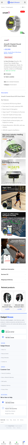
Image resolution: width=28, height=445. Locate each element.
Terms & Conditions (6, 373)
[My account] (24, 2)
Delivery (21, 419)
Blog (11, 419)
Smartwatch (9, 7)
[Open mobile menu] (2, 2)
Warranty (18, 427)
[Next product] (25, 7)
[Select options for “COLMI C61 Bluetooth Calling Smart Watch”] (7, 301)
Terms (14, 427)
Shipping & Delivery (5, 385)
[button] (19, 301)
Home (3, 7)
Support (2, 422)
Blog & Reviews (5, 357)
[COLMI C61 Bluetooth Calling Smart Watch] (7, 298)
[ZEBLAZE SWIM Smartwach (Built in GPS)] (19, 298)
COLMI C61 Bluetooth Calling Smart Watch (7, 306)
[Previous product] (21, 7)
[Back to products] (23, 7)
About (7, 419)
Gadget (7, 317)
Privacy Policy (4, 389)
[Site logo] (13, 2)
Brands (14, 419)
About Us (3, 349)
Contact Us (4, 361)
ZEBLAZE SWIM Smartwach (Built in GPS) (19, 306)
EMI (18, 419)
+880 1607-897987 (10, 70)
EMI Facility (4, 381)
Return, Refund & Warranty (7, 377)
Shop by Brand (4, 353)
